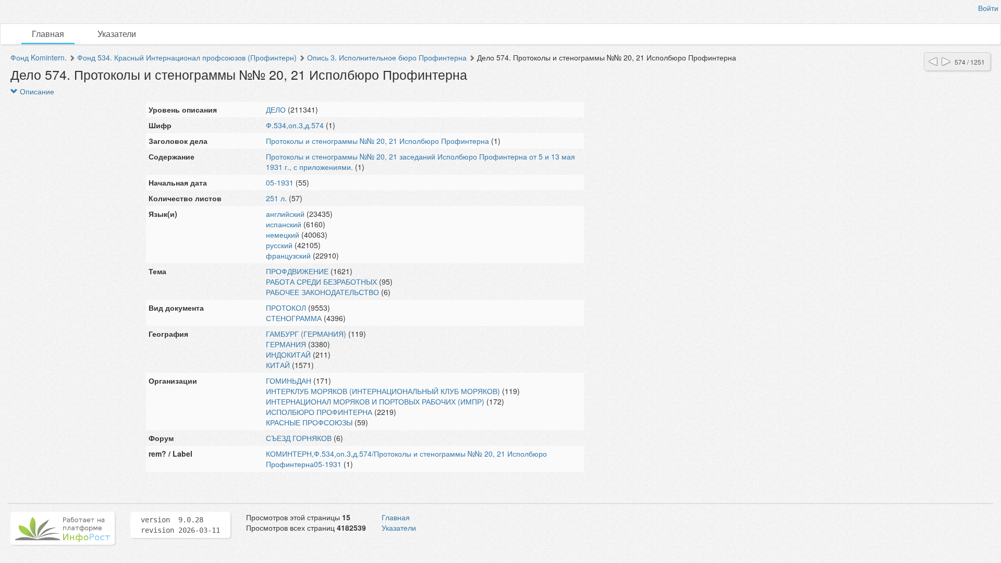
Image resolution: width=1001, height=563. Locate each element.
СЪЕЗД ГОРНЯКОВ (299, 438)
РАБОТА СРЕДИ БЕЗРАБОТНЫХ (321, 281)
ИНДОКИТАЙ (288, 354)
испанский (283, 224)
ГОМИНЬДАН (288, 380)
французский (288, 255)
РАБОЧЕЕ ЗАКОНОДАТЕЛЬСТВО (322, 292)
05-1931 (280, 182)
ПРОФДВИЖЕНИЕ (297, 271)
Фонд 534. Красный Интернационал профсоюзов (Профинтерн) (187, 57)
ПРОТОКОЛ (286, 307)
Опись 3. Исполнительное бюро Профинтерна (387, 57)
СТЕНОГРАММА (294, 318)
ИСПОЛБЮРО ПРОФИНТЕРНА (319, 412)
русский (279, 245)
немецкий (282, 234)
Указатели (116, 34)
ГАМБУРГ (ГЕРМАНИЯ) (306, 333)
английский (285, 214)
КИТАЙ (278, 365)
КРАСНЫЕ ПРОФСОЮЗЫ (309, 422)
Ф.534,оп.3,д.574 (295, 125)
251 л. (276, 198)
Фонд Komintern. (38, 57)
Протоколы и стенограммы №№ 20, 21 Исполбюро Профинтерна (377, 141)
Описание (36, 91)
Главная (48, 34)
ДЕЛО (276, 109)
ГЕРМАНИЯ (286, 344)
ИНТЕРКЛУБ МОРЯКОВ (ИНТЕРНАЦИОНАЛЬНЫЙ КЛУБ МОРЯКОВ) (383, 391)
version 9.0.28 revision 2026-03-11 (180, 525)
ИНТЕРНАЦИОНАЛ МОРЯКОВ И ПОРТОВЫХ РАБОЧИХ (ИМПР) (375, 401)
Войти (988, 8)
